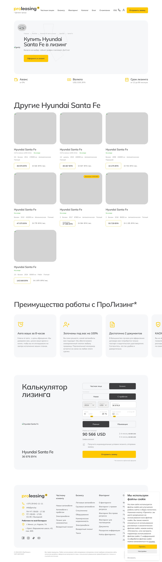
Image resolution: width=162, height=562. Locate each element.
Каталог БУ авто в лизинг (48, 33)
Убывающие (122, 424)
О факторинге (105, 502)
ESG (115, 10)
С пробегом (122, 396)
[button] (145, 336)
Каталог (84, 10)
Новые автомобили (64, 505)
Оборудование (82, 514)
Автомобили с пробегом (62, 510)
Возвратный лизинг (64, 527)
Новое (96, 396)
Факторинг (73, 10)
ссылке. (152, 541)
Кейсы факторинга (107, 534)
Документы (104, 526)
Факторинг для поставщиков (105, 521)
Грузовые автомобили (85, 506)
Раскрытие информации (109, 530)
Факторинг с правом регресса (108, 507)
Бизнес (122, 386)
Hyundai (61, 33)
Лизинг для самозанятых (61, 521)
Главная (26, 33)
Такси (78, 533)
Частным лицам (47, 10)
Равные (96, 424)
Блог (94, 10)
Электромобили (63, 516)
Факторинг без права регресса (108, 514)
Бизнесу (61, 10)
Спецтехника (81, 510)
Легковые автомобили (85, 502)
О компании (105, 10)
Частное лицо (96, 386)
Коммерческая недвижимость (82, 519)
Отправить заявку (137, 10)
